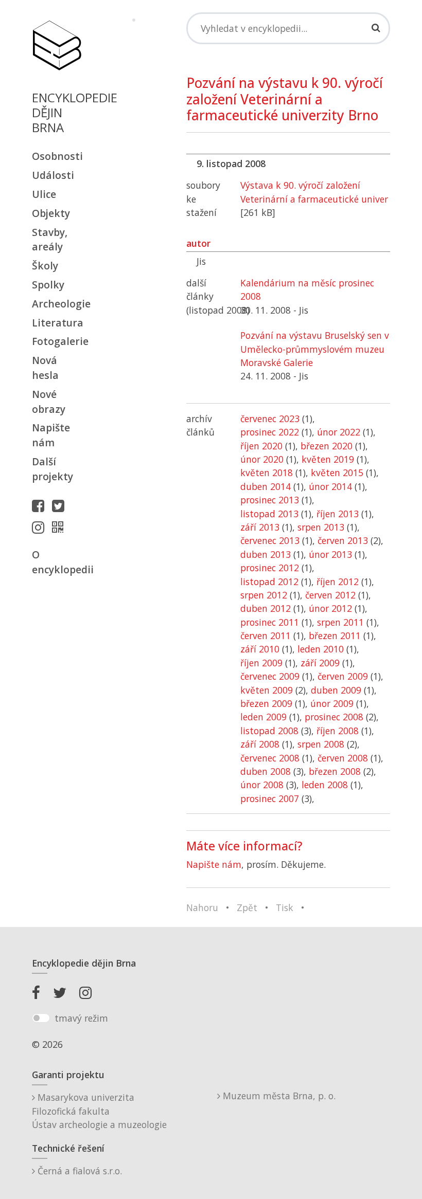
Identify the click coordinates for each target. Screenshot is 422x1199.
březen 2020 (327, 446)
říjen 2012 (337, 581)
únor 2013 (330, 554)
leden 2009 (263, 717)
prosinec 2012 (269, 567)
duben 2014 (265, 486)
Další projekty (52, 469)
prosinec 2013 (269, 500)
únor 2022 (338, 432)
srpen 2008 (320, 744)
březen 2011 (335, 635)
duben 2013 (265, 554)
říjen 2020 (261, 446)
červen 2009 (343, 676)
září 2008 (259, 744)
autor (198, 243)
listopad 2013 (269, 513)
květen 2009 (266, 690)
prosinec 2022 (269, 432)
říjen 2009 (261, 663)
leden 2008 (325, 784)
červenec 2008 (270, 758)
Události (53, 175)
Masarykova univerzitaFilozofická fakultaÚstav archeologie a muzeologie (99, 1111)
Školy (45, 265)
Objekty (51, 213)
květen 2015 (337, 472)
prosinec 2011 (269, 622)
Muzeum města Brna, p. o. (278, 1095)
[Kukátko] (60, 527)
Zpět (247, 907)
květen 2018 (266, 472)
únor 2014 (330, 486)
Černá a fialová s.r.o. (78, 1171)
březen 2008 (335, 771)
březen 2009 (266, 703)
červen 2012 (330, 595)
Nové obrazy (48, 401)
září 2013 (259, 527)
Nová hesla (45, 367)
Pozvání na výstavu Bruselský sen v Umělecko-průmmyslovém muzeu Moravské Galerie (314, 349)
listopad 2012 (269, 581)
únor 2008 (262, 784)
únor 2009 (332, 703)
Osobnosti (56, 156)
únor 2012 (330, 608)
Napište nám (51, 435)
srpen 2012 (263, 595)
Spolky (48, 285)
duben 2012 (265, 608)
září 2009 (320, 663)
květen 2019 (328, 459)
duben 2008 (265, 771)
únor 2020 (262, 459)
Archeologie (56, 304)
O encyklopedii (56, 562)
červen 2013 (343, 540)
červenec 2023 (270, 418)
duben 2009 (336, 690)
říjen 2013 (337, 513)
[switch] (41, 1018)
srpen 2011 (340, 622)
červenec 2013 (270, 540)
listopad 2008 (269, 730)
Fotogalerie (56, 341)
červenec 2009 (270, 676)
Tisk (284, 907)
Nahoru (202, 907)
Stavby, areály (49, 239)
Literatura (56, 323)
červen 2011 (265, 635)
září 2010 (259, 649)
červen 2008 (343, 758)
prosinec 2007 (269, 798)
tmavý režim (81, 1018)
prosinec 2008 (334, 717)
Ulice (44, 194)
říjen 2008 (337, 730)
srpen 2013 (320, 527)
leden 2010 (320, 649)
